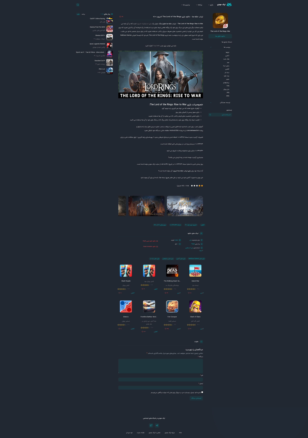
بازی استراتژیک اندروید (144, 24)
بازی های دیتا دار (154, 259)
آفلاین (227, 69)
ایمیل (200, 384)
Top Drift (156, 46)
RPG (227, 96)
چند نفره (226, 76)
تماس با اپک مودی (154, 433)
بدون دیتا (226, 66)
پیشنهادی (226, 83)
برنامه (200, 5)
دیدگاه (200, 357)
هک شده (226, 59)
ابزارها (227, 52)
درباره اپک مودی (170, 433)
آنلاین (227, 56)
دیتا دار (227, 73)
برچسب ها (227, 47)
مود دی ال (129, 433)
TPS (227, 86)
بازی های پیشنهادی (168, 259)
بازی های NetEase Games (196, 259)
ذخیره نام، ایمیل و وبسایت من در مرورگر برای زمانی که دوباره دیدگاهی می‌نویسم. (176, 393)
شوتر (227, 79)
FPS (228, 93)
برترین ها (186, 5)
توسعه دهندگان (225, 103)
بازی (211, 5)
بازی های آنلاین (181, 259)
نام (201, 375)
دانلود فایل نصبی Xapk (149, 241)
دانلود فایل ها (220, 36)
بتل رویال (226, 89)
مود (228, 62)
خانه (180, 433)
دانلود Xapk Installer (149, 246)
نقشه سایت (140, 433)
